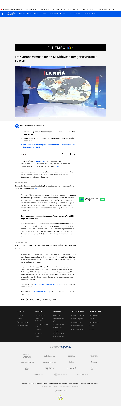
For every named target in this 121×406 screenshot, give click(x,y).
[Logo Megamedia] (61, 391)
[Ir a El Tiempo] (60, 47)
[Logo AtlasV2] (38, 374)
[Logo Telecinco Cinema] (72, 368)
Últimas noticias (22, 322)
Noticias (20, 315)
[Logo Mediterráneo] (83, 374)
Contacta (56, 315)
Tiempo (38, 299)
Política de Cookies (73, 383)
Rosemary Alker (39, 161)
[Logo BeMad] (27, 368)
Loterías (19, 319)
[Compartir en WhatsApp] (62, 154)
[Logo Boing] (71, 362)
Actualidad (30, 299)
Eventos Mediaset (77, 325)
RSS (92, 383)
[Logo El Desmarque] (27, 362)
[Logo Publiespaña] (60, 374)
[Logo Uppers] (49, 368)
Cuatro (91, 325)
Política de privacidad (47, 383)
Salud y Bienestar (77, 329)
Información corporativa (35, 383)
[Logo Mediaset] (60, 348)
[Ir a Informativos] (11, 13)
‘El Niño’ (58, 166)
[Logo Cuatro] (71, 356)
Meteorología (46, 299)
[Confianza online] (60, 399)
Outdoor (38, 337)
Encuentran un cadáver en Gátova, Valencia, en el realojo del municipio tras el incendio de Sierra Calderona (31, 9)
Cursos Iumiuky (76, 322)
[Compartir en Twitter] (66, 154)
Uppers (91, 319)
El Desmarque (94, 322)
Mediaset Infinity (94, 315)
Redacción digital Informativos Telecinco (32, 125)
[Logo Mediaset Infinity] (27, 356)
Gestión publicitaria (85, 383)
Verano (54, 299)
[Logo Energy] (94, 362)
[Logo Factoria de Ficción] (49, 362)
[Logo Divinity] (94, 356)
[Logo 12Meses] (94, 368)
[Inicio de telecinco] (2, 14)
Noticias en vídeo (23, 325)
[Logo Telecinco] (49, 356)
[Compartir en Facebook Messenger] (70, 154)
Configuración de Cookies (60, 383)
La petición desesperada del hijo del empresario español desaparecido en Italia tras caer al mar (88, 9)
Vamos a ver (39, 330)
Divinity (91, 329)
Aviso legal (24, 383)
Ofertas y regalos (77, 319)
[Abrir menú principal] (118, 14)
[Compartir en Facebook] (74, 154)
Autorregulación (58, 324)
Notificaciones (58, 328)
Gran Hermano (40, 315)
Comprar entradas (77, 315)
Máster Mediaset (58, 337)
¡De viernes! (39, 333)
